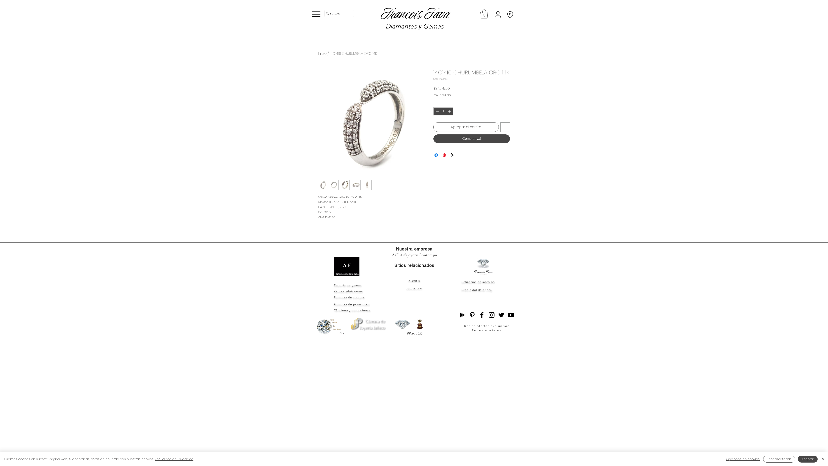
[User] (498, 15)
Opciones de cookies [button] (743, 459)
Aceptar (807, 459)
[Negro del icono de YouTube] (511, 315)
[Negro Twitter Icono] (501, 315)
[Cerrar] (822, 459)
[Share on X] (452, 155)
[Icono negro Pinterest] (472, 315)
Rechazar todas (779, 459)
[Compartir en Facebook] (436, 155)
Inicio (322, 53)
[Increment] (450, 111)
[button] (484, 14)
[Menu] (316, 14)
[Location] (510, 15)
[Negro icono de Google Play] (462, 315)
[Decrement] (436, 111)
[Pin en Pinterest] (444, 155)
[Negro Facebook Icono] (482, 315)
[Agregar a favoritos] (505, 127)
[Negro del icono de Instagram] (492, 315)
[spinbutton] (443, 111)
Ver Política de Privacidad (174, 459)
